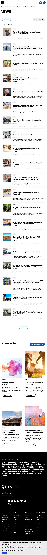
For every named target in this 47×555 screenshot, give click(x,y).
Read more (7, 395)
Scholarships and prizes (6, 523)
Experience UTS (16, 525)
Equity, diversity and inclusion (28, 526)
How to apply (4, 521)
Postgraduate (4, 519)
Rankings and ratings (29, 531)
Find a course (4, 515)
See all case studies (37, 344)
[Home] (1, 6)
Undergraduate (5, 517)
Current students (39, 515)
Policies (37, 521)
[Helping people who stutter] (12, 368)
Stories (14, 528)
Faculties (26, 517)
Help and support (39, 517)
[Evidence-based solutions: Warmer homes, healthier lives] (12, 418)
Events (14, 523)
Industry (14, 517)
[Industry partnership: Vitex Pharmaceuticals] (35, 416)
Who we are (27, 515)
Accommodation (5, 530)
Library (37, 519)
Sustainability (27, 521)
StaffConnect (38, 523)
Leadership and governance (27, 534)
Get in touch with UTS (7, 495)
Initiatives (26, 523)
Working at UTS (39, 525)
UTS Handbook (39, 528)
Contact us (38, 530)
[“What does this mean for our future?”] (35, 364)
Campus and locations (29, 529)
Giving (14, 532)
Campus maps (4, 528)
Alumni (14, 530)
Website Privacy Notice (19, 550)
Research (15, 519)
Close (4, 553)
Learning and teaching (29, 519)
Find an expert (16, 515)
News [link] (33, 6)
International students (6, 525)
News (14, 521)
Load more (23, 327)
